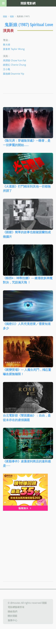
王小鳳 (6, 69)
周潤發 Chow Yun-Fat (14, 60)
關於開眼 (12, 615)
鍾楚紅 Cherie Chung (14, 64)
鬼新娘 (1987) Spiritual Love (28, 24)
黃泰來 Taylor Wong (14, 49)
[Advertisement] (28, 540)
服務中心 (12, 620)
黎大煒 (6, 44)
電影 (12, 16)
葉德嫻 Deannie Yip (13, 73)
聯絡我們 (12, 611)
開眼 (5, 16)
